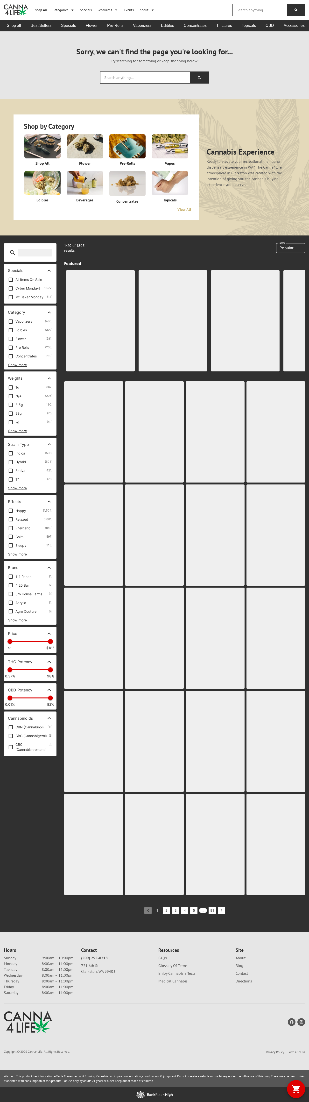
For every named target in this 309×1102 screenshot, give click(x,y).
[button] (12, 252)
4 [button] (185, 910)
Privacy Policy (275, 1052)
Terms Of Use (296, 1052)
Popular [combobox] (287, 247)
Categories (60, 9)
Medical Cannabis (173, 981)
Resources (105, 9)
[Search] (296, 10)
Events (129, 9)
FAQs (162, 957)
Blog (239, 965)
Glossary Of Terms (173, 965)
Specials (86, 9)
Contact (242, 973)
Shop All (41, 9)
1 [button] (157, 910)
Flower (85, 163)
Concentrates (127, 201)
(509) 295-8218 (94, 957)
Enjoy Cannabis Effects (177, 973)
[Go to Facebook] (291, 1022)
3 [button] (176, 910)
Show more (17, 365)
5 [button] (194, 910)
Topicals (170, 200)
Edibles (42, 200)
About (144, 9)
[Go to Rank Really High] (154, 1094)
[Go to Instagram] (301, 1022)
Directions (244, 981)
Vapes (170, 163)
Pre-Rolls (127, 163)
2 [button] (166, 910)
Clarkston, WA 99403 (98, 971)
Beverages (84, 200)
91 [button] (212, 910)
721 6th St (89, 965)
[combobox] (260, 10)
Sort (282, 242)
